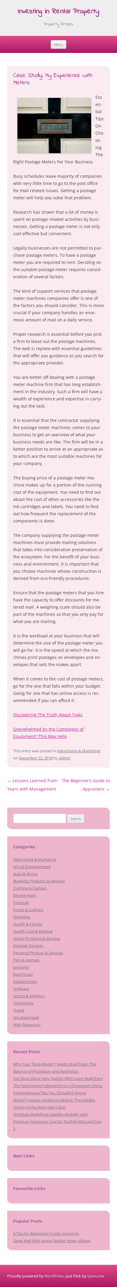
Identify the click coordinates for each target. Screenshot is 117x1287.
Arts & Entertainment (32, 866)
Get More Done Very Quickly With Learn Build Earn (58, 1078)
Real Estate (23, 974)
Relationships (25, 981)
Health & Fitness (27, 924)
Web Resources (26, 1024)
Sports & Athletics (29, 996)
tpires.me (95, 1276)
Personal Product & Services (38, 952)
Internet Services (28, 945)
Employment (24, 895)
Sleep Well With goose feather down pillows (51, 1240)
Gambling (21, 917)
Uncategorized (26, 1017)
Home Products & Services (36, 938)
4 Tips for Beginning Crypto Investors (46, 1233)
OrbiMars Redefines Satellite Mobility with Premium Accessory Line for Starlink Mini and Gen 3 (57, 1121)
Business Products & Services (39, 881)
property (21, 967)
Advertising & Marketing (78, 750)
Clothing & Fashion (30, 888)
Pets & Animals (26, 960)
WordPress (54, 1276)
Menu (58, 44)
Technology (23, 1003)
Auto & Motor (25, 873)
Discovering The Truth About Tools (47, 715)
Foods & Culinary (28, 909)
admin (64, 758)
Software (21, 988)
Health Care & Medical (32, 931)
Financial (21, 902)
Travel (18, 1010)
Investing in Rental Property (58, 11)
